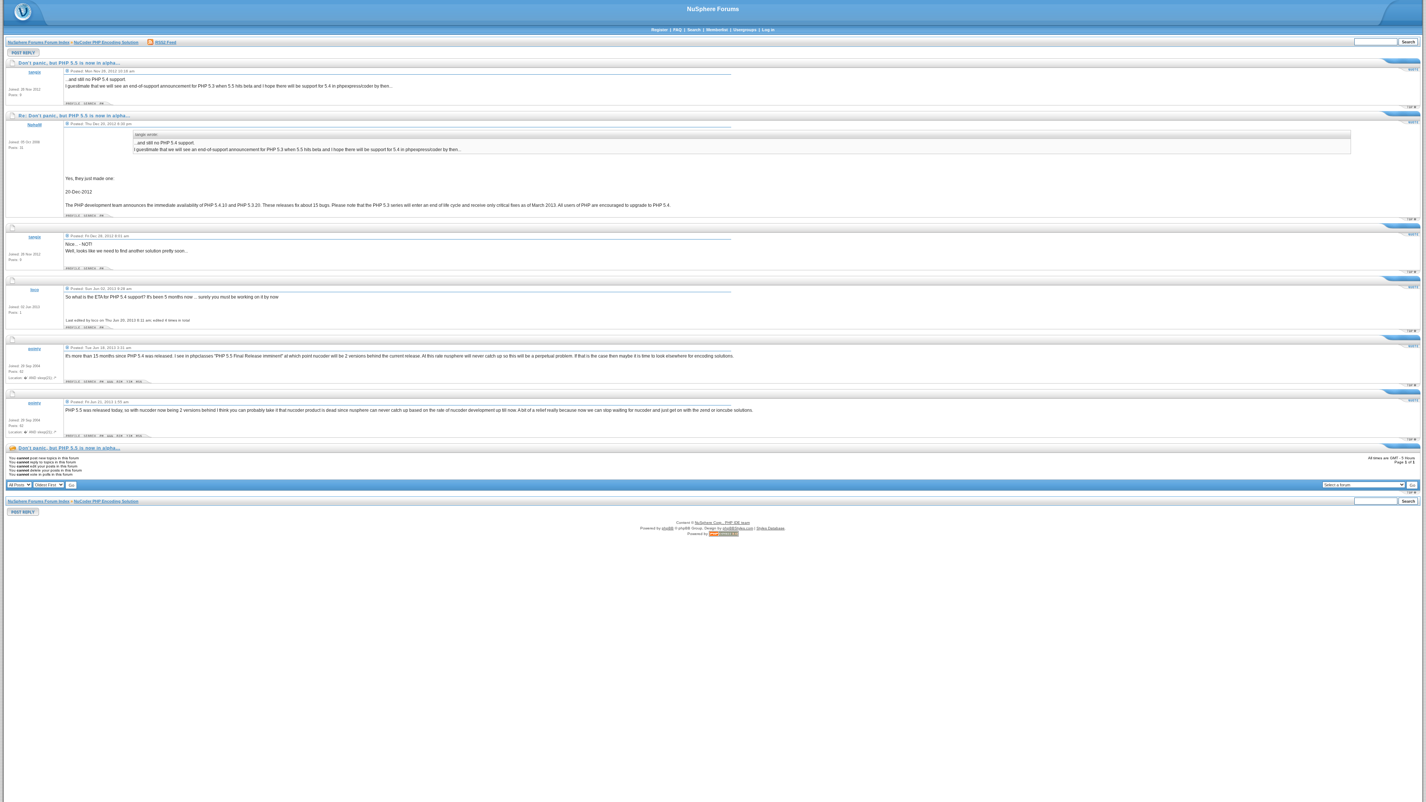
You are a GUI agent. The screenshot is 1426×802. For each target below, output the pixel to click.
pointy (34, 348)
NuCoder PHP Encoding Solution (106, 42)
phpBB (668, 528)
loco (34, 289)
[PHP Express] (724, 534)
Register (659, 29)
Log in (768, 29)
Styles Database (770, 528)
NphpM (34, 125)
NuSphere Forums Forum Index (38, 42)
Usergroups (744, 29)
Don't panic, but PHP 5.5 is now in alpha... (69, 448)
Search (694, 29)
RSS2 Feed (165, 42)
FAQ (677, 29)
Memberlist (717, 29)
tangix (35, 72)
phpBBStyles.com (738, 528)
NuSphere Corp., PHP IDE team (722, 523)
